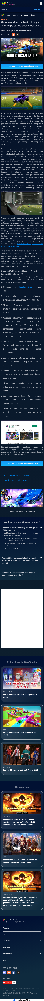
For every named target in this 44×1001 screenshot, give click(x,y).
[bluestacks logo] (8, 3)
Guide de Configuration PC (11, 475)
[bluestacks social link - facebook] (13, 972)
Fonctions (6, 941)
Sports (26, 475)
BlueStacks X (22, 480)
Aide (4, 960)
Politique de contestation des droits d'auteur (18, 992)
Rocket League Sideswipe (27, 15)
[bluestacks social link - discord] (4, 972)
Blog (8, 15)
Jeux (14, 15)
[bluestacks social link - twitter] (18, 972)
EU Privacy (25, 993)
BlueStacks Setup (8, 480)
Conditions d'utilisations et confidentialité (14, 992)
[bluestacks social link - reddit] (9, 972)
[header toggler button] (41, 3)
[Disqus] (22, 618)
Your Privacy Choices (24, 1000)
